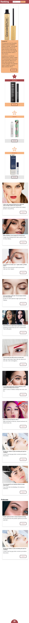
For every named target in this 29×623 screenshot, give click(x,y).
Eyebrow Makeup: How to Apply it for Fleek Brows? (14, 235)
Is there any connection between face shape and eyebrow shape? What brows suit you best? (13, 205)
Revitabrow (14, 153)
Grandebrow (4, 41)
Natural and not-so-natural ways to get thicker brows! (14, 325)
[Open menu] (14, 621)
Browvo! (14, 116)
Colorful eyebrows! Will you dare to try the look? (13, 357)
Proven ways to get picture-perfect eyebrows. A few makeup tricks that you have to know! (14, 387)
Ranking (5, 1)
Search (23, 1)
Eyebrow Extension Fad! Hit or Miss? (11, 419)
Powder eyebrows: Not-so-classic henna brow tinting (14, 516)
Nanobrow (14, 80)
